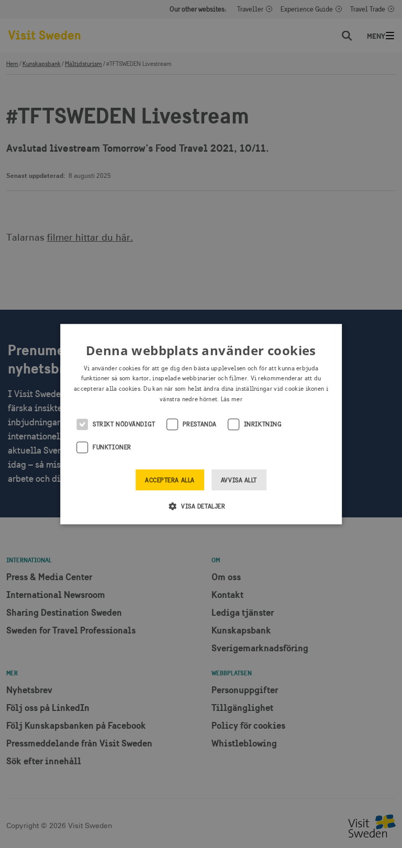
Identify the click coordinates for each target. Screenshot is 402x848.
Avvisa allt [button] (239, 480)
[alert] (201, 424)
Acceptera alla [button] (170, 480)
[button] (201, 506)
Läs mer (231, 399)
